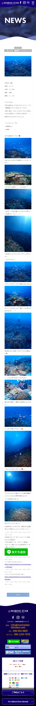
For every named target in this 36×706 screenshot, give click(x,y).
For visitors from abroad (18, 701)
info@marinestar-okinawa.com (20, 626)
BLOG (18, 595)
